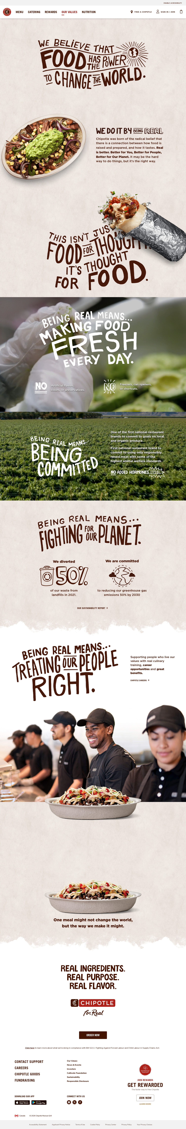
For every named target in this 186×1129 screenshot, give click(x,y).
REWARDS (51, 12)
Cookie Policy (95, 1125)
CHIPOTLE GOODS (27, 1074)
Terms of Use (80, 1125)
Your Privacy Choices (144, 1125)
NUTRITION (89, 12)
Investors (71, 1069)
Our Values (72, 1061)
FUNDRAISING (25, 1080)
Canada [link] (22, 1116)
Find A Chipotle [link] (143, 12)
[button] (93, 1035)
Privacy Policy (126, 1125)
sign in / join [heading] (168, 12)
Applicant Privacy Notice (61, 1125)
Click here (29, 1048)
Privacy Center (110, 1125)
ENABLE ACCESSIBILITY (173, 3)
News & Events (74, 1065)
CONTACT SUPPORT (29, 1062)
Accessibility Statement (38, 1125)
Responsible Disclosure (78, 1081)
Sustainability (73, 1077)
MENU (19, 12)
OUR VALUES (69, 12)
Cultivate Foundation (77, 1073)
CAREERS (21, 1068)
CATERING (34, 12)
